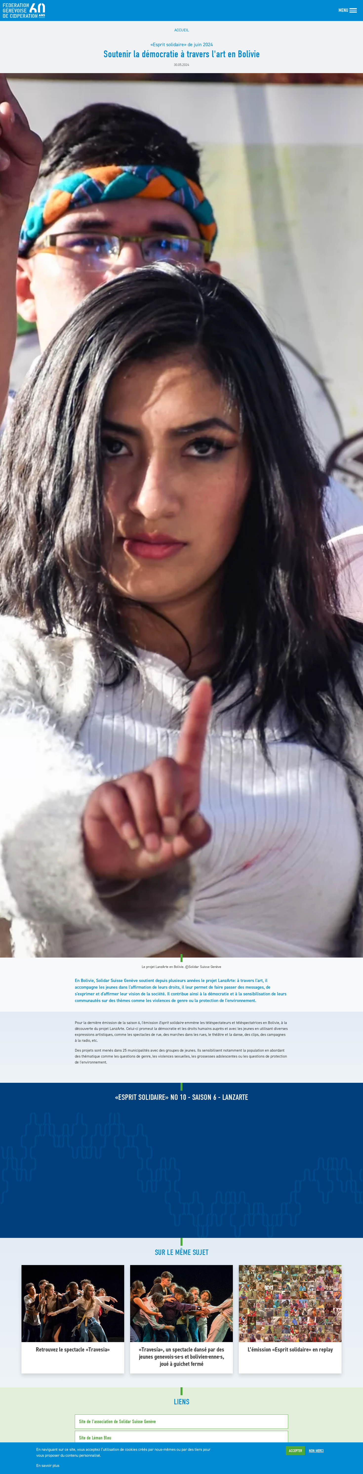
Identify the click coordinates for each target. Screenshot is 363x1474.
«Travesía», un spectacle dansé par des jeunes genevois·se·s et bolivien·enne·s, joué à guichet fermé (181, 1357)
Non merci (316, 1451)
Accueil (181, 29)
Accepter (295, 1451)
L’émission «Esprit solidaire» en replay (290, 1349)
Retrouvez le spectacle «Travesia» (73, 1349)
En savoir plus (47, 1465)
